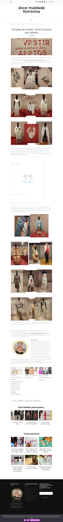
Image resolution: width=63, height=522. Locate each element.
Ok (25, 520)
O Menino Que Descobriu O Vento (31, 467)
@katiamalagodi (38, 361)
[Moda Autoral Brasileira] (31, 370)
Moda (15, 400)
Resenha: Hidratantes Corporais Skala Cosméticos (45, 468)
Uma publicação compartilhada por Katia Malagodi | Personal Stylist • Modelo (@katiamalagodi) (30, 202)
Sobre (27, 488)
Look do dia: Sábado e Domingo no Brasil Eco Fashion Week (17, 450)
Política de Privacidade (30, 499)
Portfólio (28, 494)
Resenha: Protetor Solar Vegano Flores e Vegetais (45, 450)
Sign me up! (45, 497)
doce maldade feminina (31, 10)
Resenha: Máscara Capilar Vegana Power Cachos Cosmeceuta (17, 469)
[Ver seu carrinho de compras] (52, 1)
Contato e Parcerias (30, 491)
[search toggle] (49, 1)
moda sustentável (37, 400)
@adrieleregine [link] (14, 153)
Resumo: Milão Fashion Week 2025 (31, 423)
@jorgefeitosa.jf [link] (43, 153)
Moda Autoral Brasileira (30, 376)
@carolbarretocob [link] (29, 148)
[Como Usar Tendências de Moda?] (45, 370)
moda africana (20, 400)
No (27, 520)
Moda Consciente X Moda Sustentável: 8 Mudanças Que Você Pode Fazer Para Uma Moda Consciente (17, 384)
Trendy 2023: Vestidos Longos (46, 423)
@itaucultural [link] (35, 322)
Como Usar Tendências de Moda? (45, 377)
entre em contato (21, 333)
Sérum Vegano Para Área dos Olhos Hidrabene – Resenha (31, 450)
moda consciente (28, 400)
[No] (61, 518)
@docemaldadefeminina (16, 362)
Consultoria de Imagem (31, 497)
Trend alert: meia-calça (17, 423)
